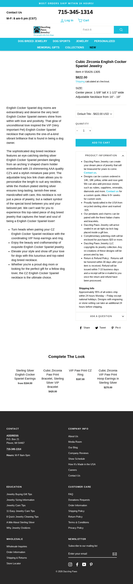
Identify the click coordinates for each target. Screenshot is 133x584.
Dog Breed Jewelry (32, 41)
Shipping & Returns (16, 557)
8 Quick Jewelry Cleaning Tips (22, 516)
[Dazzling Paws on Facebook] (77, 564)
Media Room (75, 441)
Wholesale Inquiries (16, 546)
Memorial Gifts (48, 47)
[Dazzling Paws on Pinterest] (91, 564)
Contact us (90, 172)
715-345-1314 (75, 12)
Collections (74, 47)
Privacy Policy (76, 527)
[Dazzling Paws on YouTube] (84, 564)
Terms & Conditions (78, 522)
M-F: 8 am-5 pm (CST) (21, 18)
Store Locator (13, 563)
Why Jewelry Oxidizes (18, 527)
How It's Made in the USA (82, 464)
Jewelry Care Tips (16, 505)
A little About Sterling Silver (20, 522)
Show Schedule (76, 458)
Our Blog (73, 447)
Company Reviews (78, 453)
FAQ (70, 494)
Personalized (104, 41)
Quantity (82, 124)
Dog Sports (61, 41)
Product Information (101, 155)
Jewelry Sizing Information (20, 499)
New (93, 47)
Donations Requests (79, 499)
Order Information (77, 505)
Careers (72, 470)
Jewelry (82, 41)
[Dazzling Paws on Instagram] (70, 564)
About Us (73, 436)
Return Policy (75, 516)
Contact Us (14, 12)
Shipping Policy (76, 511)
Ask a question (101, 316)
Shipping (80, 81)
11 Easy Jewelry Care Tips (20, 511)
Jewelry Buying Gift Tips (19, 494)
